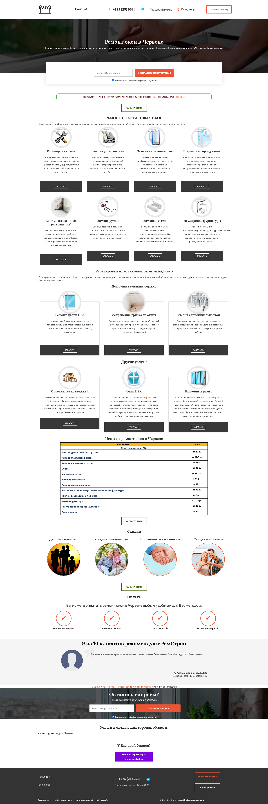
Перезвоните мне (161, 9)
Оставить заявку (219, 9)
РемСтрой (44, 777)
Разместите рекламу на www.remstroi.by (134, 757)
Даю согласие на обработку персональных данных (135, 80)
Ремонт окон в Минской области (134, 686)
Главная (96, 686)
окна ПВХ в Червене (142, 397)
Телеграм (180, 96)
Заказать (61, 186)
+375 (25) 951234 (126, 9)
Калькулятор (187, 9)
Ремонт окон (109, 686)
